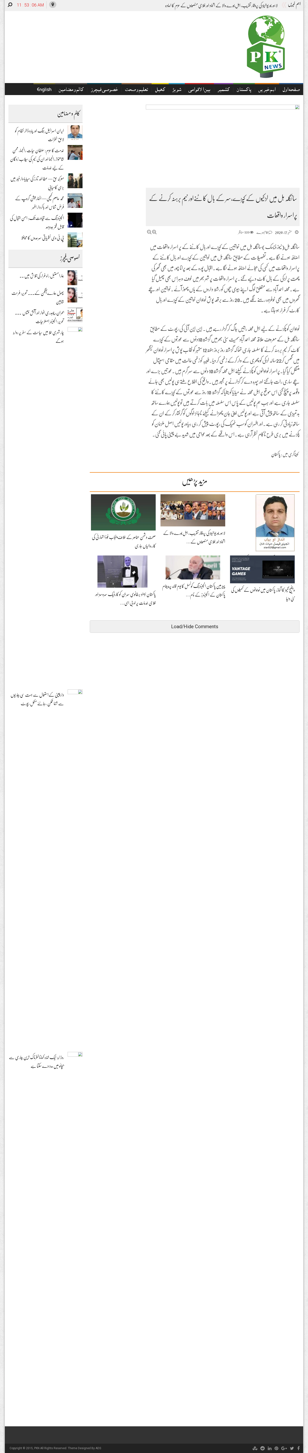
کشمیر (224, 90)
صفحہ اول (291, 90)
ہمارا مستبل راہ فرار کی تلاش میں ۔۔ (41, 276)
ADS (98, 1448)
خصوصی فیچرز (104, 90)
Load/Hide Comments (194, 626)
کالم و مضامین (71, 90)
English (44, 90)
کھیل (160, 90)
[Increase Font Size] (154, 232)
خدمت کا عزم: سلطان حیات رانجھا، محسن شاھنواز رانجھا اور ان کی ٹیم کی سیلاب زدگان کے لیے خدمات (37, 159)
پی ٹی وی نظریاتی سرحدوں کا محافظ (42, 238)
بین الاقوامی (199, 90)
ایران (274, 5)
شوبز (176, 90)
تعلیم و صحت (136, 90)
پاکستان (244, 90)
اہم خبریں (267, 90)
